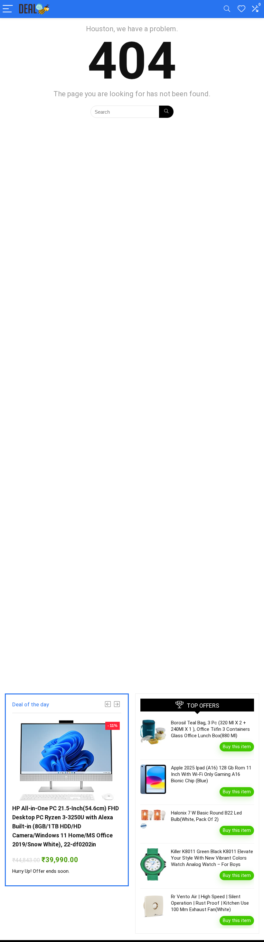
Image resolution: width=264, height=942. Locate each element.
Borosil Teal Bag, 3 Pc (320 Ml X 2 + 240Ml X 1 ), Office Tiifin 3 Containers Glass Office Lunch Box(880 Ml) (210, 729)
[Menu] (7, 9)
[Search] (227, 9)
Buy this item (237, 746)
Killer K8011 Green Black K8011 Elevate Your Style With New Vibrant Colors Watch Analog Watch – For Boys (212, 858)
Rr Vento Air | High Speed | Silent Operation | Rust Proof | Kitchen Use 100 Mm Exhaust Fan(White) (210, 903)
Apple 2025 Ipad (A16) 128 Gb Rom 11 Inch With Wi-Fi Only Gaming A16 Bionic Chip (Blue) (211, 774)
